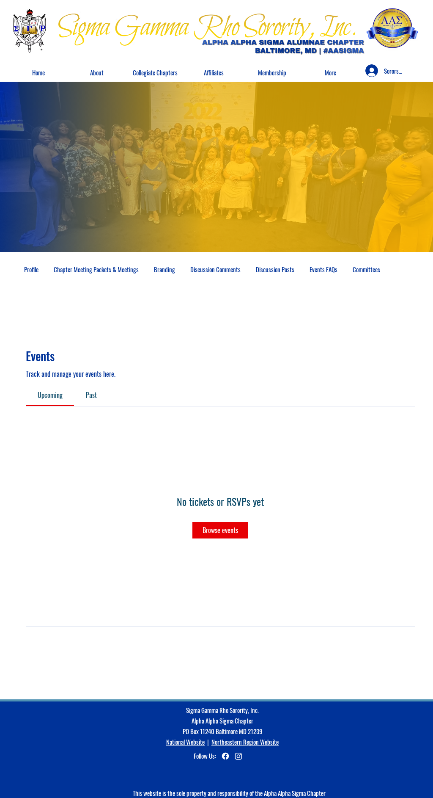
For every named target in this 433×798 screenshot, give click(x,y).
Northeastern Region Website (245, 741)
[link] (50, 395)
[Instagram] (238, 756)
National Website (185, 741)
